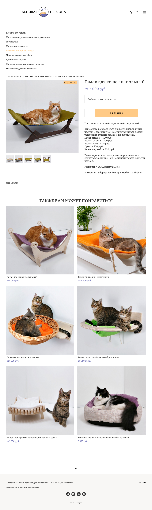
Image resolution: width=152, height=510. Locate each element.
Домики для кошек (15, 32)
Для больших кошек (16, 59)
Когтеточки (12, 41)
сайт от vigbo (76, 503)
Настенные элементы (17, 46)
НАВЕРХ (142, 483)
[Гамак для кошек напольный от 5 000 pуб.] (40, 240)
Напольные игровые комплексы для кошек (28, 37)
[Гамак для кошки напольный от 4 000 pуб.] (111, 240)
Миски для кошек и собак (19, 55)
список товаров (13, 76)
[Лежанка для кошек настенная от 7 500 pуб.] (40, 320)
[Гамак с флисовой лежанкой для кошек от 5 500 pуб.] (111, 320)
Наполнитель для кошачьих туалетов (25, 64)
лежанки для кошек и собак (38, 76)
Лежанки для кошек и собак (20, 50)
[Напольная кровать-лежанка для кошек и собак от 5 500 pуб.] (40, 400)
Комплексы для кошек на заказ (21, 68)
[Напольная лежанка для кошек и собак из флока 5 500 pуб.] (111, 400)
